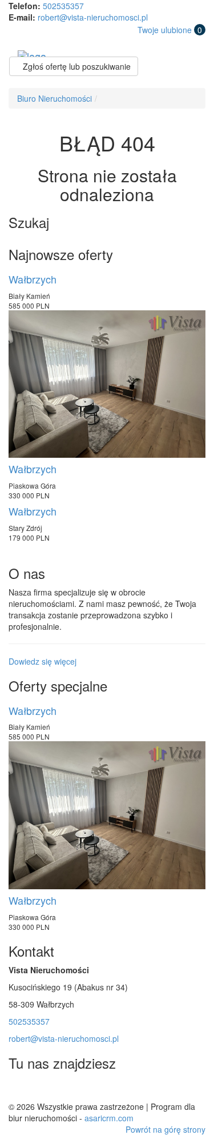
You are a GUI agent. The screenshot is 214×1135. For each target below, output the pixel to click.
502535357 (63, 5)
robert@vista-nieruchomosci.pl (93, 17)
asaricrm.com (109, 1118)
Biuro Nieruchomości (54, 98)
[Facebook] (45, 1089)
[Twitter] (19, 1089)
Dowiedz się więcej (42, 661)
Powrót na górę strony (165, 1129)
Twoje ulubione (170, 29)
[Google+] (71, 1089)
